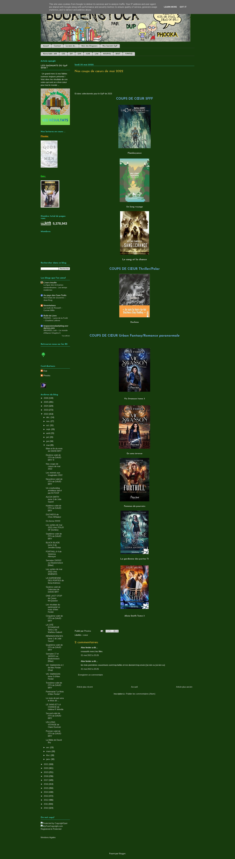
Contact (57, 46)
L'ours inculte (50, 282)
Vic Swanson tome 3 (134, 399)
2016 (46, 784)
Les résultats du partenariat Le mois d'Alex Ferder (53, 608)
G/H (79, 54)
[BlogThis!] (109, 631)
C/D (63, 54)
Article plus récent (85, 687)
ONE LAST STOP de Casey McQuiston (54, 598)
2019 (46, 772)
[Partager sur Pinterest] (117, 631)
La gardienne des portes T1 (134, 559)
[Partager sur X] (112, 631)
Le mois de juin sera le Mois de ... (55, 699)
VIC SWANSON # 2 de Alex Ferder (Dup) (55, 667)
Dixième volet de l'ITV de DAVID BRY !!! (53, 457)
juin (48, 441)
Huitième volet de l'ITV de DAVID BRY (53, 508)
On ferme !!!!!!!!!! (53, 521)
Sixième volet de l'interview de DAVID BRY (53, 589)
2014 (46, 792)
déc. (48, 417)
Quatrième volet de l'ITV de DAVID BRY (54, 647)
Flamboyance (135, 153)
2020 (46, 768)
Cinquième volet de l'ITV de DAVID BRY (54, 618)
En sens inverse (134, 454)
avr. (48, 747)
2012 (46, 800)
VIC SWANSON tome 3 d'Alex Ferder (53, 676)
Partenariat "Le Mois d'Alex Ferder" (55, 692)
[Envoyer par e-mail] (107, 631)
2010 (46, 808)
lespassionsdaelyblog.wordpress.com (56, 327)
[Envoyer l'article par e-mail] (102, 631)
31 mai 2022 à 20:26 (90, 655)
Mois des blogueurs (89, 46)
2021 (46, 764)
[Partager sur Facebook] (114, 631)
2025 (46, 402)
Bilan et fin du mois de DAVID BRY (54, 449)
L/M (96, 54)
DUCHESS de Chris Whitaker (53, 515)
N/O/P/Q (107, 54)
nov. (48, 421)
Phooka (46, 375)
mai (48, 445)
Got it (183, 7)
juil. (48, 437)
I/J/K (88, 54)
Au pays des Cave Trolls (55, 295)
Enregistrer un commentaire (90, 675)
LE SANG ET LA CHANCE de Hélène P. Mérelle (54, 707)
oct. (48, 425)
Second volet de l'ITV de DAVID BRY (53, 715)
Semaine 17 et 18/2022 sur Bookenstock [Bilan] (53, 657)
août (48, 433)
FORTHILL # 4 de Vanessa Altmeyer (53, 554)
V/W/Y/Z (128, 54)
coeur (85, 635)
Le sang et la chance (134, 259)
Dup (45, 371)
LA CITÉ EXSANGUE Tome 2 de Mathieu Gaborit (54, 628)
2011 (46, 804)
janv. (48, 759)
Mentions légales (48, 837)
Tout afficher (66, 336)
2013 (46, 796)
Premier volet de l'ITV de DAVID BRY (53, 733)
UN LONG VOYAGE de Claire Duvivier (53, 724)
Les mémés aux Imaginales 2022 (54, 474)
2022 (46, 414)
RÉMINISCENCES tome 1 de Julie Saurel (54, 638)
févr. (48, 755)
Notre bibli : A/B (50, 54)
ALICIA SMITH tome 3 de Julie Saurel (53, 499)
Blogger (122, 853)
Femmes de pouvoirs (134, 506)
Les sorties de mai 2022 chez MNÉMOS (54, 571)
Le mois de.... (71, 46)
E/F (71, 54)
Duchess (134, 322)
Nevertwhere (50, 305)
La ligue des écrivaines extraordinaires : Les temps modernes (55, 287)
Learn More (170, 7)
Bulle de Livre (50, 315)
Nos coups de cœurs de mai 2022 (53, 466)
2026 (46, 398)
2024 (46, 406)
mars (48, 751)
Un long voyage (134, 207)
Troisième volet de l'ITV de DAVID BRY (54, 685)
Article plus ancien (184, 687)
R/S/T (118, 54)
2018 (46, 776)
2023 (46, 410)
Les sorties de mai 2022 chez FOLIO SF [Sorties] (55, 527)
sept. (48, 429)
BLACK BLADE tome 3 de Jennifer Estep (53, 545)
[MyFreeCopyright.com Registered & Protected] (55, 829)
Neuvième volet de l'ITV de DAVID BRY (54, 481)
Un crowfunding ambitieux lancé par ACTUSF (54, 490)
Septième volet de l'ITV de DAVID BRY (54, 536)
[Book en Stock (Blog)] (43, 357)
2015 (46, 788)
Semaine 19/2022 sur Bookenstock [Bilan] (54, 562)
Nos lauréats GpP (110, 46)
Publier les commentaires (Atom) (140, 694)
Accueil (46, 46)
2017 (46, 780)
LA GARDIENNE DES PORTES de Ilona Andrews (55, 580)
